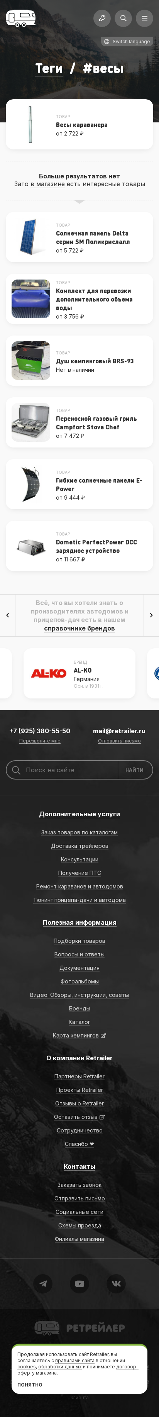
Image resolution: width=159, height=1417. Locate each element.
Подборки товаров (79, 940)
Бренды (79, 1008)
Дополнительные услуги (79, 814)
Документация (79, 967)
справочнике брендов (79, 628)
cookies (26, 1367)
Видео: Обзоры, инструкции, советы (79, 995)
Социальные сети (79, 1212)
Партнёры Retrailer (79, 1076)
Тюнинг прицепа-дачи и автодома (79, 900)
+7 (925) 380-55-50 (39, 731)
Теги (49, 67)
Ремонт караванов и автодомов (79, 886)
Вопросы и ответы (79, 954)
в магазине (47, 184)
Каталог (79, 1022)
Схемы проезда (79, 1225)
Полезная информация (80, 922)
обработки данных (60, 1367)
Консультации (79, 859)
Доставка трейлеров (79, 845)
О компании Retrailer (79, 1058)
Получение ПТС (79, 873)
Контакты (79, 1166)
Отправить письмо (119, 741)
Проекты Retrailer (79, 1089)
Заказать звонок (79, 1184)
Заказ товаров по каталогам (79, 832)
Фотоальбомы (80, 981)
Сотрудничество (80, 1130)
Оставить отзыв (76, 1117)
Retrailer (43, 1320)
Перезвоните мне (40, 741)
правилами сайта (75, 1360)
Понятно (29, 1385)
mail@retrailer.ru (119, 731)
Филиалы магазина (79, 1239)
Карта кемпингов (76, 1035)
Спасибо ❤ (79, 1144)
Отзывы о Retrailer (79, 1103)
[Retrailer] (21, 18)
